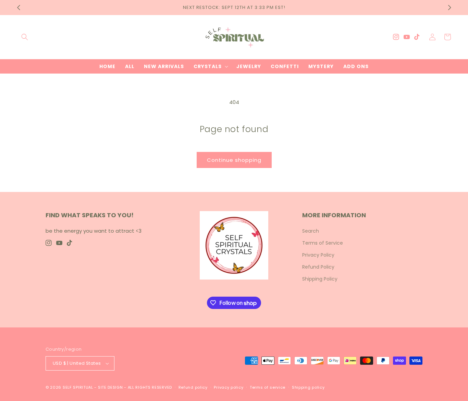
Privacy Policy (318, 254)
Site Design (110, 387)
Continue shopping (234, 160)
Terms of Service (322, 243)
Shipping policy (308, 387)
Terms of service (267, 387)
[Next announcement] (449, 7)
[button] (24, 36)
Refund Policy (318, 266)
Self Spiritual (78, 387)
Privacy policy (228, 387)
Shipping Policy (319, 278)
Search (310, 231)
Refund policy (193, 387)
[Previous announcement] (18, 7)
